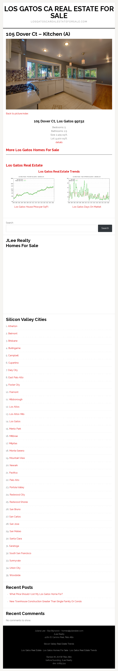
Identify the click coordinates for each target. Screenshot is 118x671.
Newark (14, 465)
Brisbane (12, 340)
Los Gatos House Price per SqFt (31, 206)
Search (9, 222)
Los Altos (14, 406)
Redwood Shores (18, 502)
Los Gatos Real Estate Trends (59, 171)
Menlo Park (15, 428)
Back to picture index (17, 113)
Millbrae (13, 436)
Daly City (13, 370)
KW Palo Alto (65, 657)
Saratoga (14, 546)
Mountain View (17, 458)
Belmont (12, 333)
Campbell (13, 355)
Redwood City (17, 494)
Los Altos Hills (16, 414)
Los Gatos (14, 421)
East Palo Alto (15, 377)
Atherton (12, 326)
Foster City (14, 384)
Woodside (14, 575)
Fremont (13, 392)
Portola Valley (16, 487)
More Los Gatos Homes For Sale (32, 150)
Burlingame (14, 348)
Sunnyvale (15, 560)
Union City (15, 568)
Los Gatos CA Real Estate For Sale (59, 12)
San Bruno (15, 509)
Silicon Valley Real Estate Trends (59, 644)
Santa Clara (16, 538)
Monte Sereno (16, 450)
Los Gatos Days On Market (86, 206)
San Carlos (15, 516)
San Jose (14, 524)
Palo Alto (14, 480)
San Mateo (15, 531)
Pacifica (13, 472)
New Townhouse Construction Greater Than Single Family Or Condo (45, 601)
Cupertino (13, 362)
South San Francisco (20, 553)
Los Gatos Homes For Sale (55, 650)
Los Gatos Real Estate (24, 165)
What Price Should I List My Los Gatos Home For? (36, 594)
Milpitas (13, 443)
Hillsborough (15, 399)
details (59, 142)
